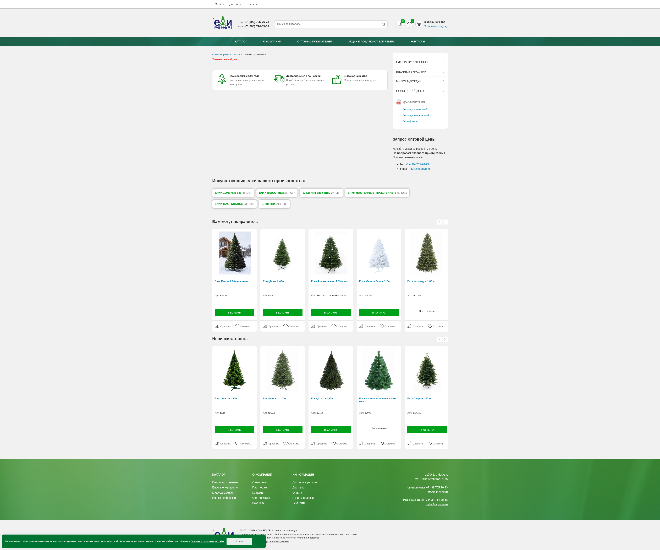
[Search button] (383, 24)
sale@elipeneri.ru (437, 504)
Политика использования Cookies (207, 541)
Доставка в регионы (305, 482)
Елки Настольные (234, 203)
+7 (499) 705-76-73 (417, 164)
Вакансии (258, 503)
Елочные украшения (412, 71)
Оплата (219, 4)
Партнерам (259, 487)
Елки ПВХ (274, 203)
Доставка (235, 4)
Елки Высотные (277, 192)
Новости (251, 4)
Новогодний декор (411, 91)
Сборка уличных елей (415, 109)
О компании (272, 41)
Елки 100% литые (233, 192)
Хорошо (239, 541)
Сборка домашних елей (416, 115)
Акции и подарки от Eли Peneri (371, 41)
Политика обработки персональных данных (264, 541)
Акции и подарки (303, 497)
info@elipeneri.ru (419, 168)
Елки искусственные (413, 62)
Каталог (241, 41)
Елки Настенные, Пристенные (377, 192)
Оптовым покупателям (314, 41)
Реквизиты (299, 503)
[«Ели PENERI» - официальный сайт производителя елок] (222, 22)
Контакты (418, 41)
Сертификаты (410, 121)
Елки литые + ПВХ (321, 192)
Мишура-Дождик (408, 81)
